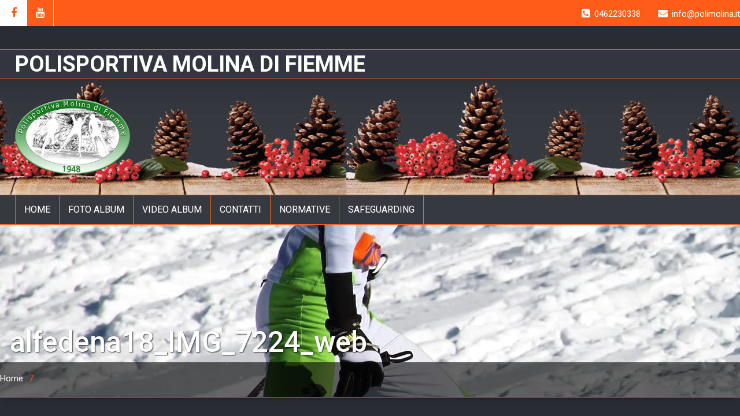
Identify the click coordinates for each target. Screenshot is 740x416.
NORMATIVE (304, 209)
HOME (37, 209)
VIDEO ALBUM (172, 209)
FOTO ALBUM (96, 209)
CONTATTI (240, 209)
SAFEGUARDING (381, 209)
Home (11, 378)
